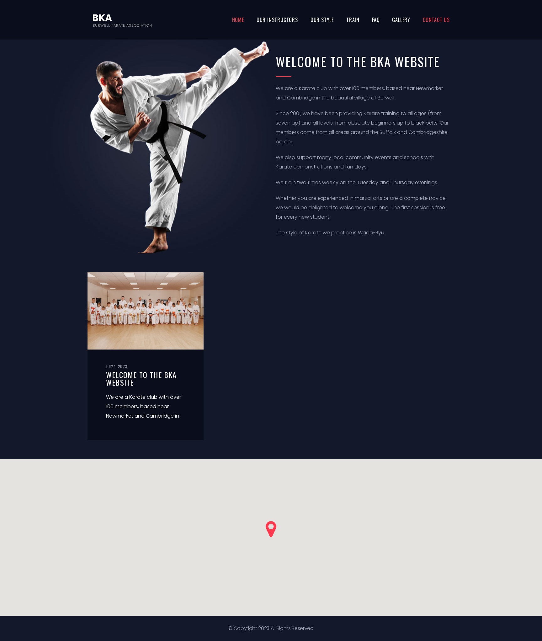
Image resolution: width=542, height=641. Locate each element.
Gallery (401, 20)
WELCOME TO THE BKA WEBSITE (141, 378)
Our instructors (277, 20)
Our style (322, 20)
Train (352, 20)
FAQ (376, 20)
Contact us (436, 20)
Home (238, 20)
